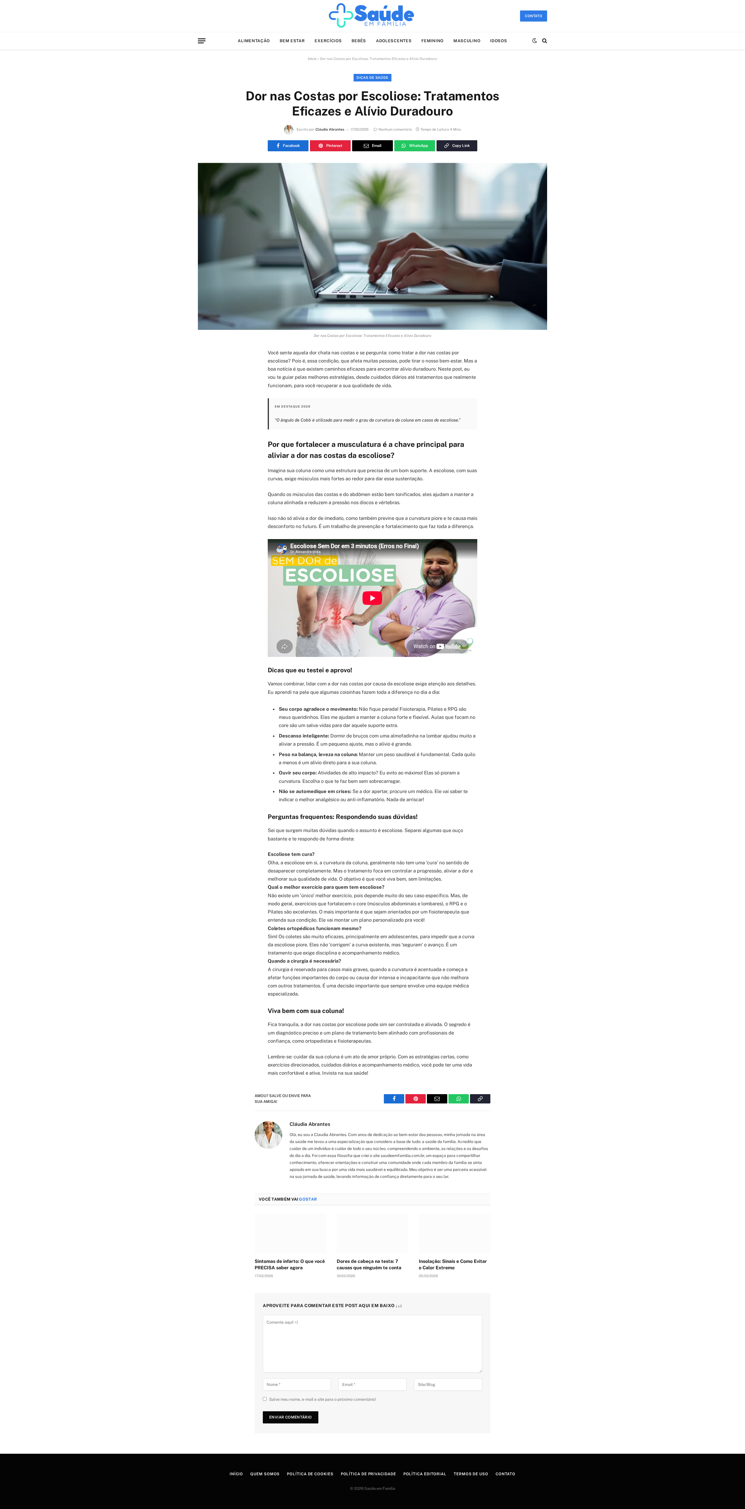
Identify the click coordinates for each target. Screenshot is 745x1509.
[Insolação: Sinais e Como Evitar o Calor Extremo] (454, 1233)
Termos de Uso (471, 1474)
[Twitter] (208, 382)
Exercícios (328, 40)
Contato (505, 1474)
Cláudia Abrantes (329, 129)
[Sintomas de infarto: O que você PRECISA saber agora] (290, 1233)
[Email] (208, 427)
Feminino (432, 40)
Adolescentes (393, 40)
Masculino (466, 40)
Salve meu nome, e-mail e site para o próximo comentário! (322, 1399)
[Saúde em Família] (372, 16)
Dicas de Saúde (372, 78)
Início (312, 59)
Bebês (359, 40)
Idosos (498, 40)
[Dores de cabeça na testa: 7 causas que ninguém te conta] (372, 1233)
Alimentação (254, 40)
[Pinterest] (208, 412)
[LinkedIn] (208, 397)
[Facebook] (208, 368)
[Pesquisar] (544, 40)
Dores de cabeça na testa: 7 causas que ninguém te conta (369, 1264)
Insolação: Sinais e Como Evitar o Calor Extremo (453, 1264)
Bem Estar (292, 40)
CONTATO (533, 16)
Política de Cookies (310, 1474)
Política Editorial (424, 1474)
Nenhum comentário (395, 129)
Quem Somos (265, 1474)
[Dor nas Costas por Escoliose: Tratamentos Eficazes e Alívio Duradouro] (372, 246)
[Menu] (201, 40)
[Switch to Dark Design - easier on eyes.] (534, 40)
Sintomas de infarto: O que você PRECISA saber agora (290, 1264)
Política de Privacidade (368, 1474)
